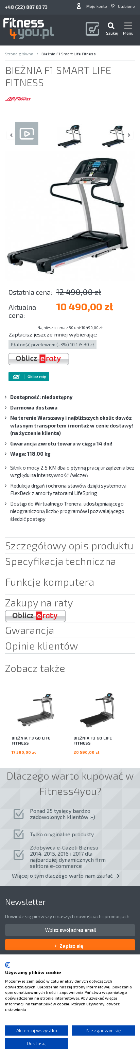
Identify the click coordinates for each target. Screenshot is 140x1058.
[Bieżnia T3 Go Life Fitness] (39, 710)
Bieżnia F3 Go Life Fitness (92, 740)
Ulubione (126, 6)
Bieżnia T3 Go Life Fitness (31, 740)
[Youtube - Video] (27, 136)
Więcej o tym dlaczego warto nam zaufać (62, 875)
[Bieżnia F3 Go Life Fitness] (100, 710)
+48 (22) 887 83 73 (26, 7)
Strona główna (19, 53)
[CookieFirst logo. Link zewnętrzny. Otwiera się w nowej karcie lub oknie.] (7, 965)
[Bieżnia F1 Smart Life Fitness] (70, 136)
